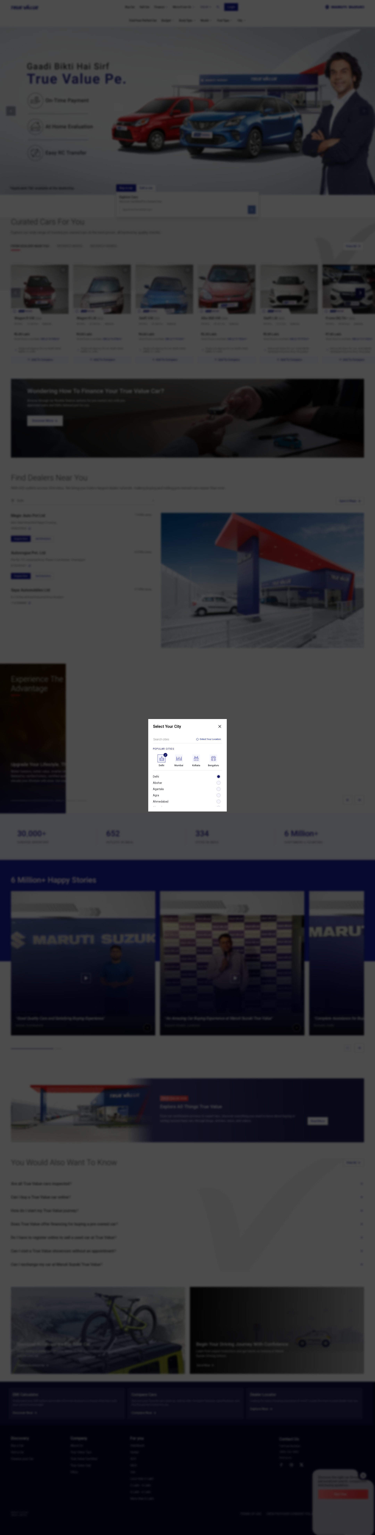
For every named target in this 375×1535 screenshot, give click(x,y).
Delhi (156, 776)
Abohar (157, 782)
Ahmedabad (160, 801)
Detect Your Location (210, 739)
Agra (156, 795)
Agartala (158, 789)
